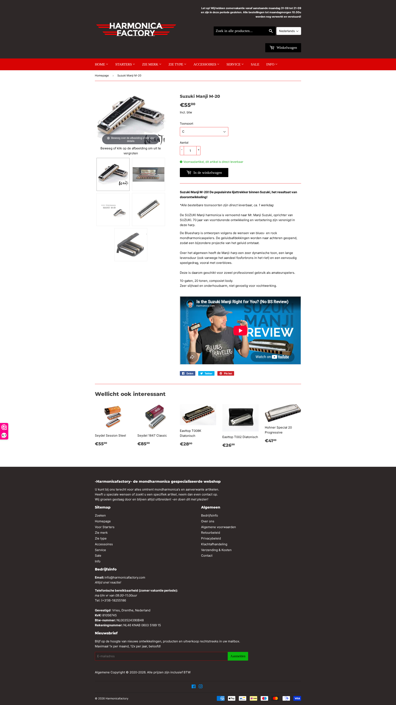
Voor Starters (104, 527)
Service (233, 64)
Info (270, 64)
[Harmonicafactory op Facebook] (193, 687)
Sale (98, 555)
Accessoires (205, 64)
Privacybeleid (211, 538)
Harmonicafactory (117, 698)
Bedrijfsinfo (209, 515)
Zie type (176, 64)
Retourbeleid (210, 533)
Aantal (184, 142)
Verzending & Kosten (216, 550)
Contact (206, 555)
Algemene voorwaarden (218, 527)
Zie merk (150, 64)
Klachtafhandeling (214, 544)
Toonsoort (186, 123)
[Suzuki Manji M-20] (113, 174)
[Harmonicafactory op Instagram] (201, 687)
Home (100, 64)
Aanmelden (237, 656)
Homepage (102, 75)
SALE (255, 64)
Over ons (207, 521)
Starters (124, 64)
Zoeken (100, 515)
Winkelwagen (286, 47)
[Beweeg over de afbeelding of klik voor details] (131, 119)
